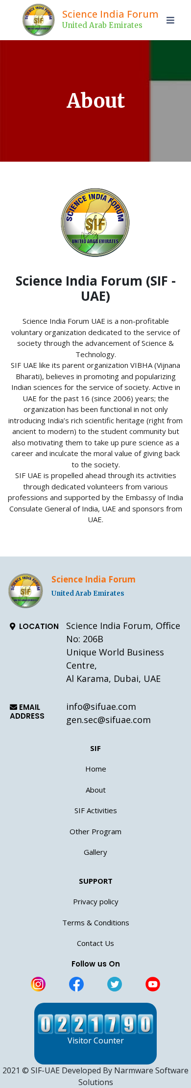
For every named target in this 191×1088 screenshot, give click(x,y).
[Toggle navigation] (172, 20)
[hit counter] (95, 1024)
